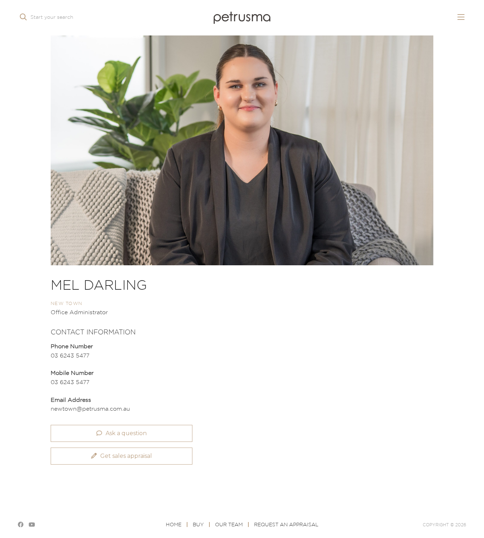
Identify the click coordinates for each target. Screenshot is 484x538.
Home (173, 524)
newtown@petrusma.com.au (90, 408)
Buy (198, 524)
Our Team (229, 524)
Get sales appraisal (126, 456)
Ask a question (126, 433)
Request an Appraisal (286, 524)
